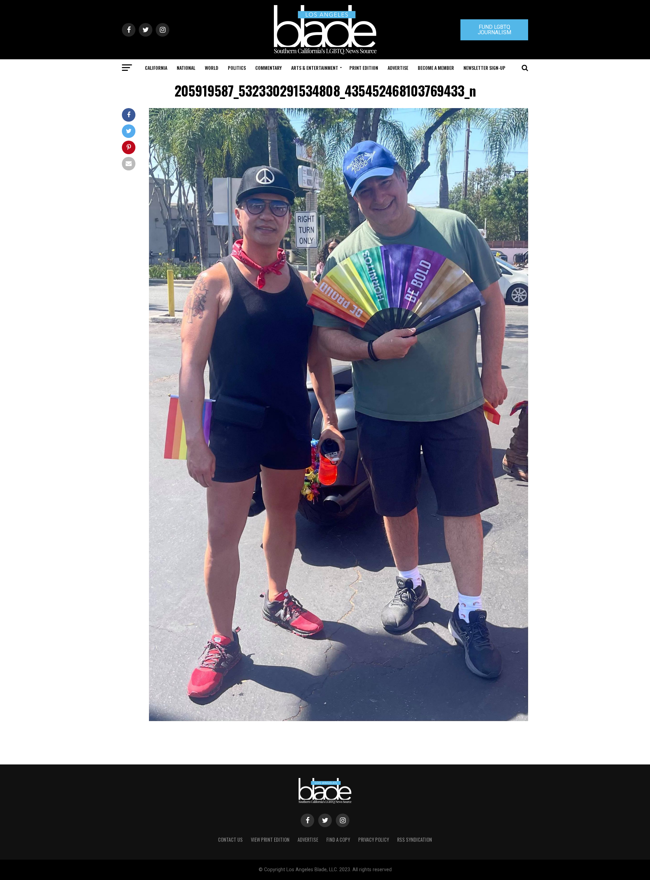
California (156, 67)
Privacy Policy (373, 839)
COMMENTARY (268, 67)
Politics (237, 67)
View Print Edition (270, 839)
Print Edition (363, 67)
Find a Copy (338, 839)
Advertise (398, 67)
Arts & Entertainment (314, 67)
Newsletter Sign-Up (484, 67)
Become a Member (436, 67)
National (186, 67)
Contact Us (230, 839)
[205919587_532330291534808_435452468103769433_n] (338, 719)
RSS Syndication (414, 839)
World (211, 67)
